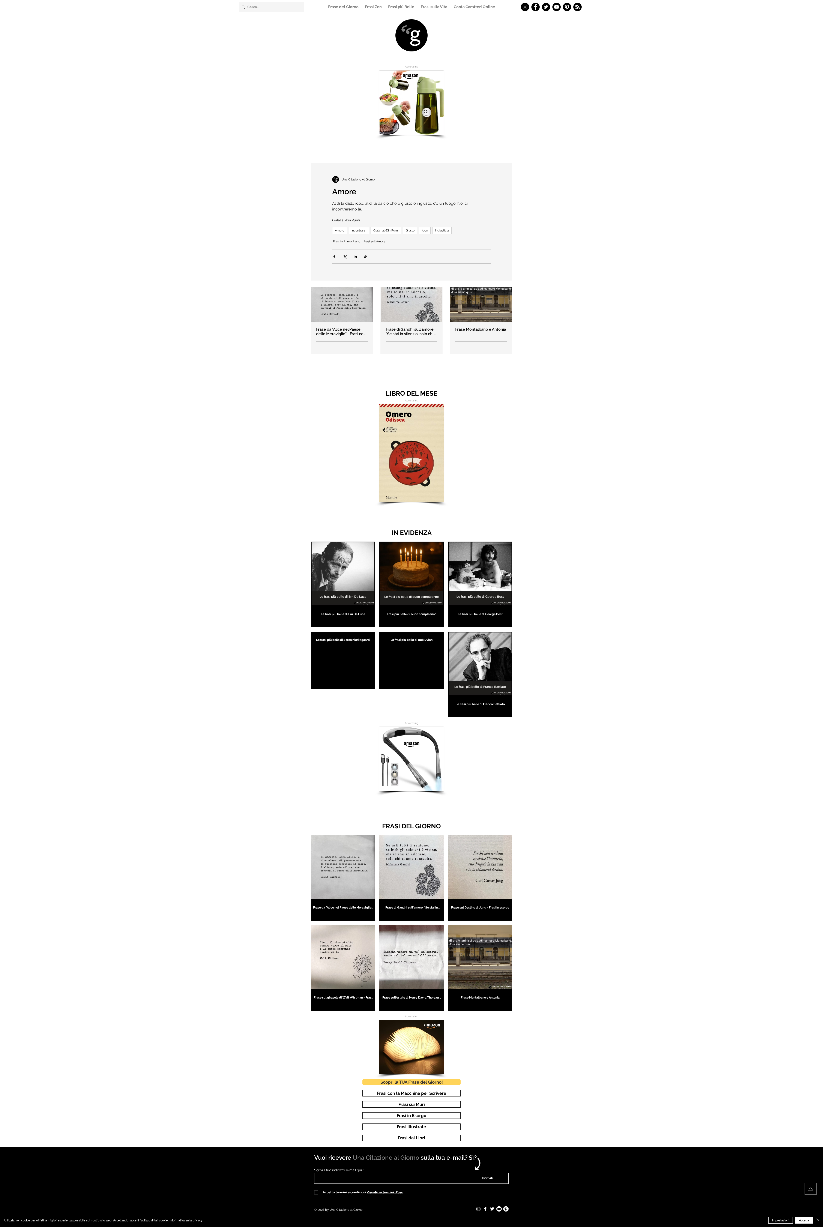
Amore (339, 230)
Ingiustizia (442, 230)
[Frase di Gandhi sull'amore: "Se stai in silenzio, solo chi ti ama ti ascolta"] (412, 304)
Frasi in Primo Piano (346, 241)
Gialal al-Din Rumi (385, 230)
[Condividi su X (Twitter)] (345, 256)
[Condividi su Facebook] (334, 256)
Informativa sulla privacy (186, 1220)
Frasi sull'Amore (374, 241)
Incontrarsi (358, 230)
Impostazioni (780, 1220)
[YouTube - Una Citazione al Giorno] (556, 7)
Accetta (804, 1220)
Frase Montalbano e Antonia (480, 329)
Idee (425, 230)
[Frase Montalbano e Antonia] (481, 304)
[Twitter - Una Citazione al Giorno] (546, 7)
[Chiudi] (817, 1220)
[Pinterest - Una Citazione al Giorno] (567, 7)
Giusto (410, 230)
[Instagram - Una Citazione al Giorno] (525, 7)
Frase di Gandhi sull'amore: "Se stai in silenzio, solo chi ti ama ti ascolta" (411, 331)
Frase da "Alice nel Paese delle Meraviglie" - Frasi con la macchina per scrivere (341, 331)
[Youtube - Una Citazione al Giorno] (499, 1209)
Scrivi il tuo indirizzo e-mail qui (338, 1170)
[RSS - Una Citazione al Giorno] (577, 7)
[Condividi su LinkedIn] (355, 256)
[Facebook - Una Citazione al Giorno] (535, 7)
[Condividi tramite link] (366, 256)
